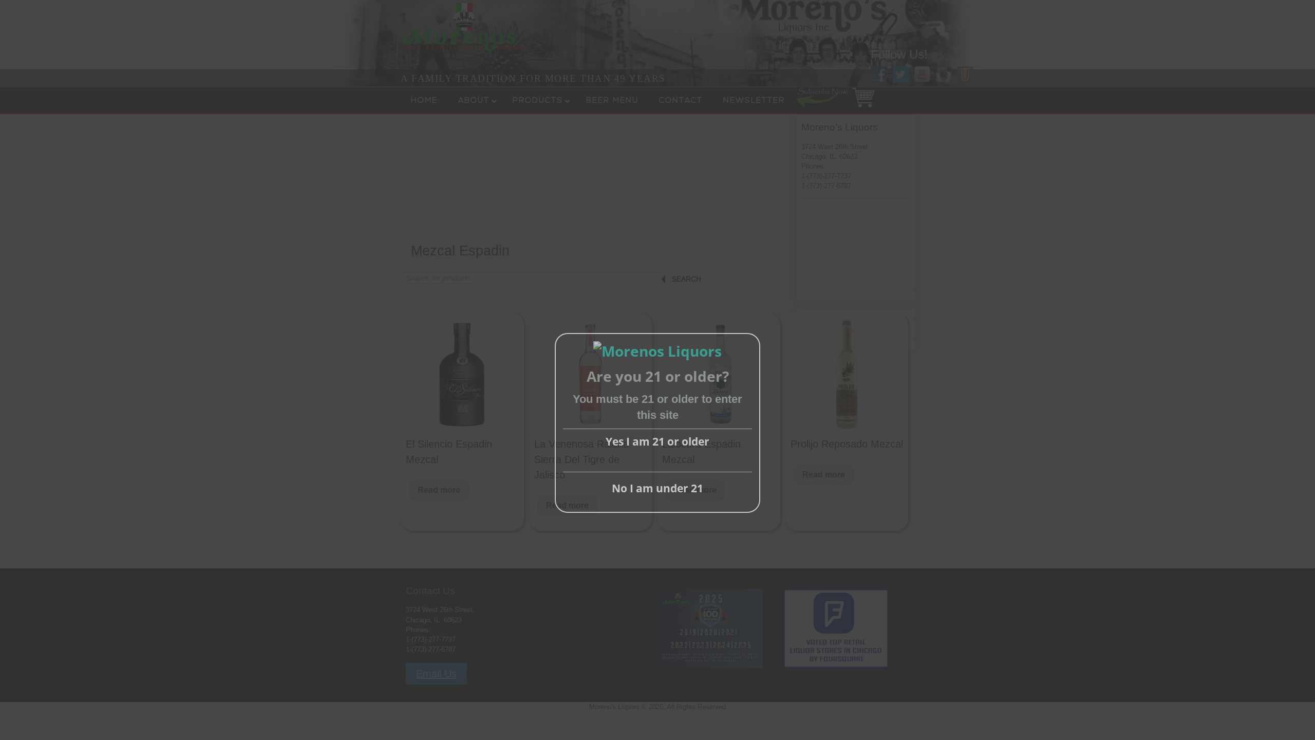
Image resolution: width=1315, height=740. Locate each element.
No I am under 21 (657, 488)
